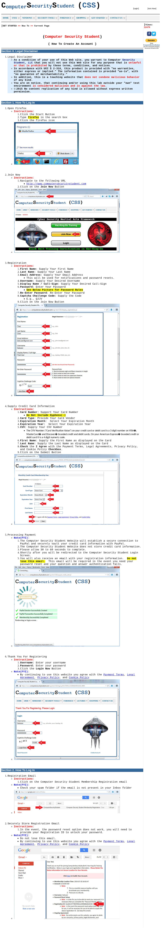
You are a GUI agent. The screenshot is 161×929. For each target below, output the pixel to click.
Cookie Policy (79, 677)
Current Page (41, 26)
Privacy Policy (48, 677)
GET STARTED (98, 18)
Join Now (152, 9)
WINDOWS (27, 18)
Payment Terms (113, 674)
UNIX (14, 18)
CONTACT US (116, 18)
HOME (6, 18)
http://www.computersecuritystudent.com (56, 183)
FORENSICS (65, 18)
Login (136, 9)
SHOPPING (81, 18)
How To (25, 26)
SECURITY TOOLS (46, 18)
